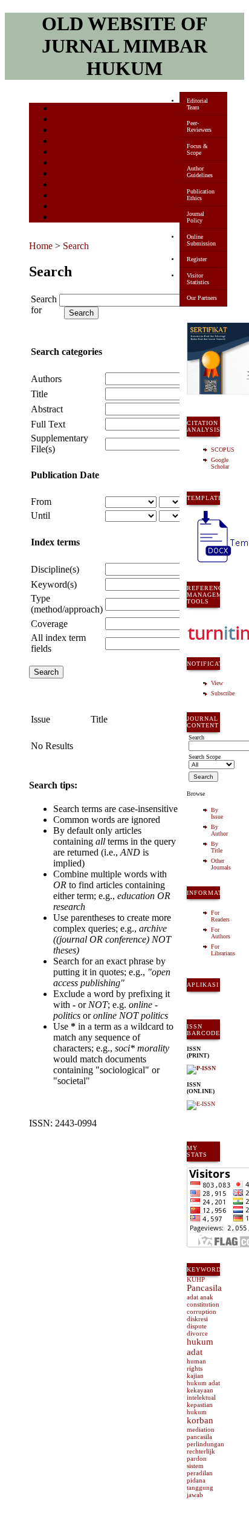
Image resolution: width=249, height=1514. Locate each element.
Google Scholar (220, 463)
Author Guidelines (200, 171)
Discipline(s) (55, 569)
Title (39, 394)
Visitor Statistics (198, 278)
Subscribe (222, 693)
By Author (219, 830)
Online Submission (201, 240)
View (217, 683)
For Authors (220, 933)
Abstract (47, 409)
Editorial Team (197, 104)
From (41, 501)
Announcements (74, 174)
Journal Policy (195, 217)
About (61, 120)
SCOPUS (222, 449)
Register (197, 259)
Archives (65, 163)
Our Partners (202, 297)
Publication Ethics (201, 194)
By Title (216, 847)
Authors (46, 379)
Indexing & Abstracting (85, 196)
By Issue (217, 813)
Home (61, 109)
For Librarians (223, 950)
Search (62, 141)
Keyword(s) (54, 584)
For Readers (220, 916)
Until (40, 515)
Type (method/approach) (67, 603)
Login (61, 131)
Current (63, 152)
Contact (63, 218)
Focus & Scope (197, 149)
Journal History (74, 207)
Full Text (48, 424)
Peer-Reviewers (199, 126)
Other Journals (221, 864)
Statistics (66, 185)
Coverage (49, 624)
